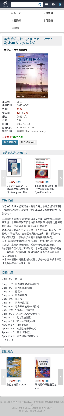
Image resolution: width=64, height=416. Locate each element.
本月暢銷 (48, 20)
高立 (19, 101)
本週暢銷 (16, 20)
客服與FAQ (26, 401)
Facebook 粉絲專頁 (10, 401)
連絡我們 (38, 401)
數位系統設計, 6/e (16, 384)
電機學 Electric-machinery (31, 131)
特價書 (15, 28)
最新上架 (16, 13)
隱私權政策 (50, 401)
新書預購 (48, 13)
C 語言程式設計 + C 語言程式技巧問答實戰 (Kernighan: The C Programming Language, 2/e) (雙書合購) (17, 194)
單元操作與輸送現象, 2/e (46, 386)
